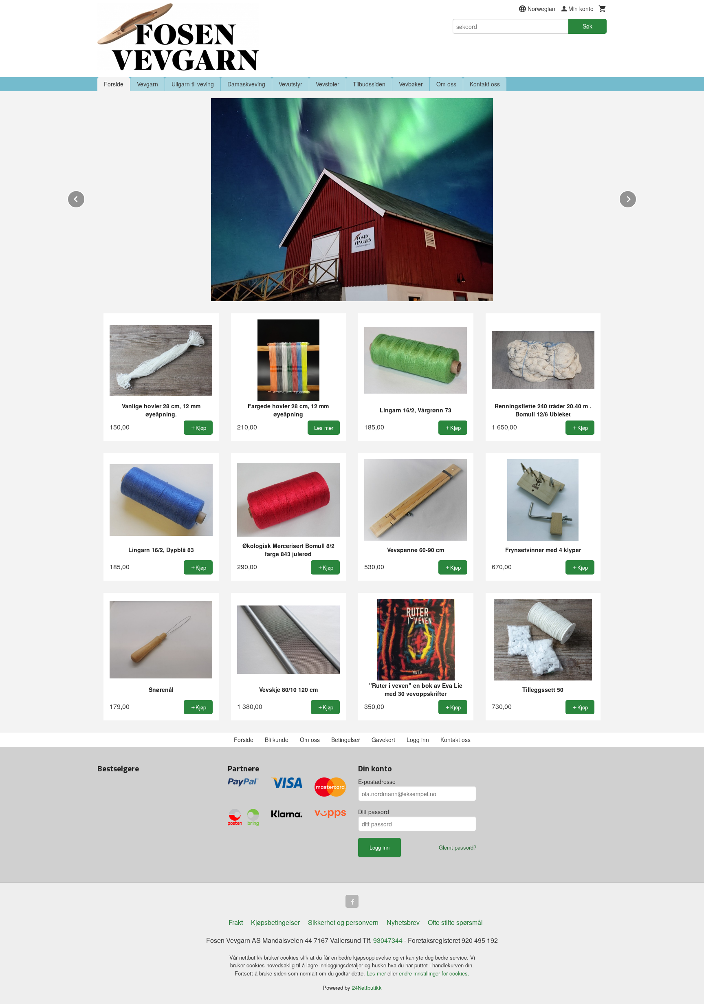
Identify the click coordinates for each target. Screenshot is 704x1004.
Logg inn (418, 739)
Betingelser (345, 739)
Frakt (236, 922)
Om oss (446, 84)
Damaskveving (246, 84)
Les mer (377, 973)
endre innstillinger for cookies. (434, 973)
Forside (113, 84)
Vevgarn (147, 84)
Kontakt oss (485, 84)
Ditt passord (373, 812)
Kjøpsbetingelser (275, 922)
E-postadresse (377, 781)
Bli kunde (276, 739)
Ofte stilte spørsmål (455, 922)
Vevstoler (327, 84)
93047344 (388, 940)
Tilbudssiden (369, 84)
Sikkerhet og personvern (343, 922)
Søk (587, 26)
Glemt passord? (457, 847)
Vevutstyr (290, 84)
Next (636, 198)
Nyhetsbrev (403, 922)
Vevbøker (411, 84)
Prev (84, 198)
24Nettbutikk (367, 987)
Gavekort (383, 739)
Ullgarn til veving (193, 84)
